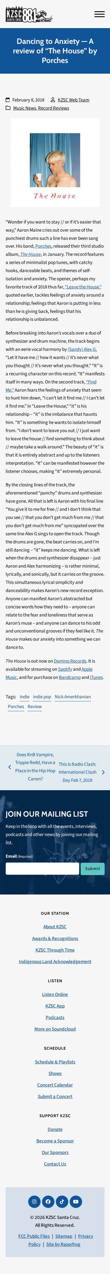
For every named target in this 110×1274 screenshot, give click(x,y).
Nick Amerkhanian (73, 697)
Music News (24, 108)
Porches (43, 246)
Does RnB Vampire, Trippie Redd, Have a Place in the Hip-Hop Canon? (32, 767)
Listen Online (55, 994)
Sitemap (63, 1236)
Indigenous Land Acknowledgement (55, 961)
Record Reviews (53, 108)
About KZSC (55, 926)
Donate (55, 1129)
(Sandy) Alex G (82, 349)
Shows (55, 1073)
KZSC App (55, 1006)
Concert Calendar (55, 1085)
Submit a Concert (55, 1096)
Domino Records (70, 661)
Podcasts (55, 1017)
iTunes (96, 677)
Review (35, 706)
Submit (92, 869)
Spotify (65, 669)
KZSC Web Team (73, 100)
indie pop (42, 697)
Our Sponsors (55, 1152)
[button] (99, 14)
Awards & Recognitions (55, 938)
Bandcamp (70, 677)
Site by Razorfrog (63, 1244)
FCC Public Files (34, 1236)
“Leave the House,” (83, 287)
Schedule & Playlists (55, 1062)
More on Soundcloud (55, 1029)
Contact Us (55, 1164)
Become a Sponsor (55, 1141)
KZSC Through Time (55, 950)
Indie (24, 697)
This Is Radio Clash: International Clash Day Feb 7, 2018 (76, 773)
